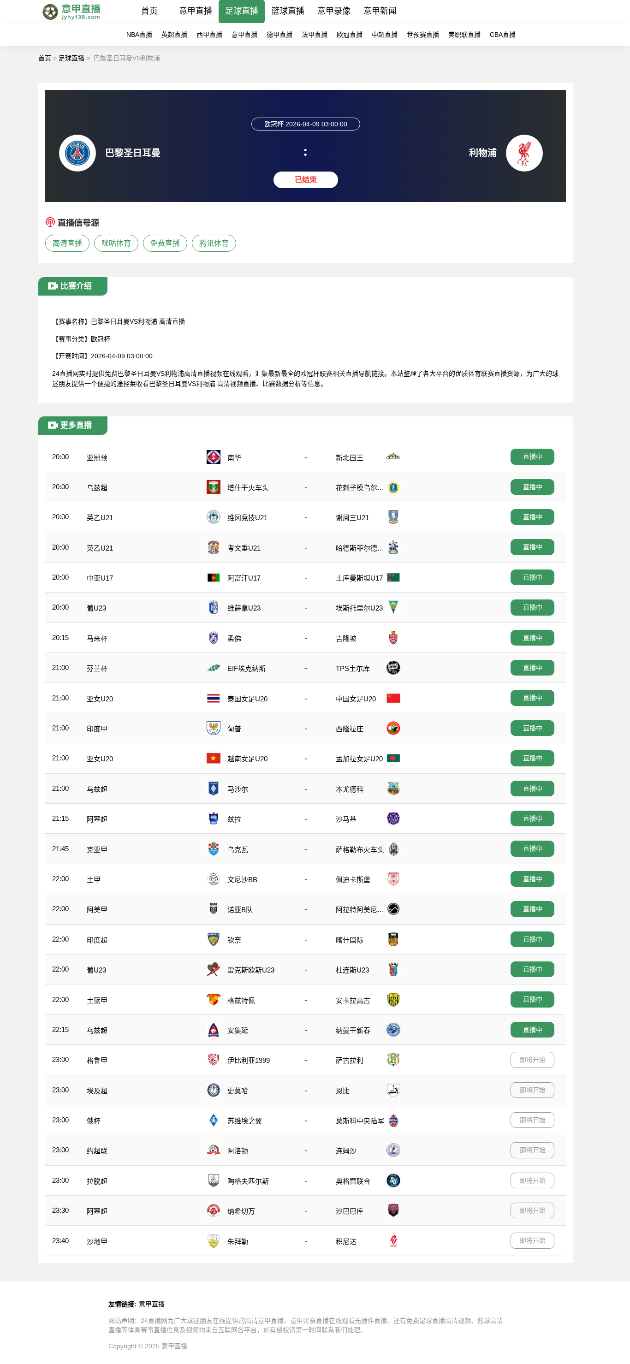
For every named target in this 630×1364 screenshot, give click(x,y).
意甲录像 (334, 11)
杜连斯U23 (352, 970)
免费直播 (165, 243)
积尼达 (346, 1241)
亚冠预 (97, 458)
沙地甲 (97, 1241)
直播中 (532, 456)
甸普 (234, 729)
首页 (149, 11)
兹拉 (234, 819)
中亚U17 (100, 578)
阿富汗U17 (244, 578)
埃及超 (97, 1091)
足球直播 (241, 11)
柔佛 (234, 638)
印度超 (97, 940)
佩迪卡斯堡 (353, 880)
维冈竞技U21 (247, 518)
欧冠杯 (100, 339)
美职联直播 (464, 34)
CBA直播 (503, 34)
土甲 (94, 880)
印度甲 (97, 729)
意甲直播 (195, 11)
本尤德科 (349, 789)
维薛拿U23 (244, 608)
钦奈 (234, 940)
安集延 (237, 1030)
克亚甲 (97, 850)
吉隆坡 (346, 638)
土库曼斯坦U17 (359, 578)
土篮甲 (97, 1000)
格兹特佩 (241, 1000)
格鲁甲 (97, 1060)
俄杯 (94, 1121)
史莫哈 (237, 1091)
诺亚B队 (240, 909)
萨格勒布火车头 (360, 850)
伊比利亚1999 (248, 1060)
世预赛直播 (423, 34)
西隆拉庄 (349, 729)
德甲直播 (279, 34)
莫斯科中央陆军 (360, 1121)
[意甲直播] (70, 20)
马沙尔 (237, 789)
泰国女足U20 (247, 699)
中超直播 (385, 34)
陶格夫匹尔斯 (248, 1181)
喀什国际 (349, 940)
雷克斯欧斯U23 (250, 970)
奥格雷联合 (353, 1181)
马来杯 (97, 638)
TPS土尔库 (353, 668)
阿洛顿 (237, 1151)
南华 (234, 458)
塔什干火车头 (248, 488)
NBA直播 (139, 34)
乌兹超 (97, 488)
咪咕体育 (116, 243)
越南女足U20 (247, 759)
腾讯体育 (214, 243)
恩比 (343, 1091)
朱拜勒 (237, 1241)
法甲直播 (314, 34)
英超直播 (174, 34)
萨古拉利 (349, 1060)
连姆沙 (346, 1151)
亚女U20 (100, 699)
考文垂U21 (244, 548)
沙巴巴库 (349, 1211)
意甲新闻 (380, 11)
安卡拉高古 (353, 1000)
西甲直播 (209, 34)
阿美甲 (97, 909)
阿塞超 (97, 819)
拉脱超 (97, 1181)
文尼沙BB (242, 880)
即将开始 (533, 1059)
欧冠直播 (350, 34)
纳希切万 (241, 1211)
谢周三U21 (352, 518)
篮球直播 (287, 11)
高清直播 (67, 243)
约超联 (97, 1151)
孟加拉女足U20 (359, 759)
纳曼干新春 (353, 1030)
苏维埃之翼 (244, 1121)
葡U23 (96, 608)
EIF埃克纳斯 (246, 668)
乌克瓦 (237, 850)
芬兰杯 (97, 668)
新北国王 (349, 458)
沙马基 (346, 819)
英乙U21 (100, 518)
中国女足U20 (356, 699)
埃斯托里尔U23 (359, 608)
